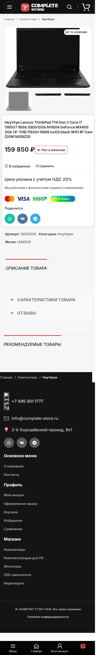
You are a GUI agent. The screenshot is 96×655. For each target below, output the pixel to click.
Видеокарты (14, 583)
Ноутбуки (48, 19)
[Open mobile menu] (9, 6)
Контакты (11, 475)
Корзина (11, 512)
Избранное (13, 520)
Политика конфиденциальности (48, 617)
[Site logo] (39, 7)
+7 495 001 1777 (27, 401)
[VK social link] (22, 219)
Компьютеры (28, 19)
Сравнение (13, 529)
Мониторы (12, 566)
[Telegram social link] (35, 219)
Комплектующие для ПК (24, 558)
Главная (9, 19)
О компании (14, 466)
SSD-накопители (17, 575)
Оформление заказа (20, 504)
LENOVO (24, 242)
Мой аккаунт (14, 495)
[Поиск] (69, 7)
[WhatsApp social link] (10, 219)
